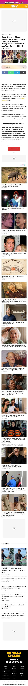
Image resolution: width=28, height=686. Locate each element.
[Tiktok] (15, 662)
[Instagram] (10, 662)
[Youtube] (18, 662)
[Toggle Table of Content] (22, 67)
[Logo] (14, 6)
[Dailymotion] (21, 662)
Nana (2, 574)
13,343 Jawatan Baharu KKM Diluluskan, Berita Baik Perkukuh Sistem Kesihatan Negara (12, 596)
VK (3, 48)
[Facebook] (7, 662)
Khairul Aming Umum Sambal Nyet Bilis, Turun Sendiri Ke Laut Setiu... (13, 570)
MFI (2, 590)
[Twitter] (13, 662)
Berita (10, 34)
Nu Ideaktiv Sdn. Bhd (13, 684)
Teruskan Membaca (14, 148)
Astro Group (24, 684)
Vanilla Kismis (4, 34)
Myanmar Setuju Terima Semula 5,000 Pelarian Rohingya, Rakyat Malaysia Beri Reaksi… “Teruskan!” (12, 615)
